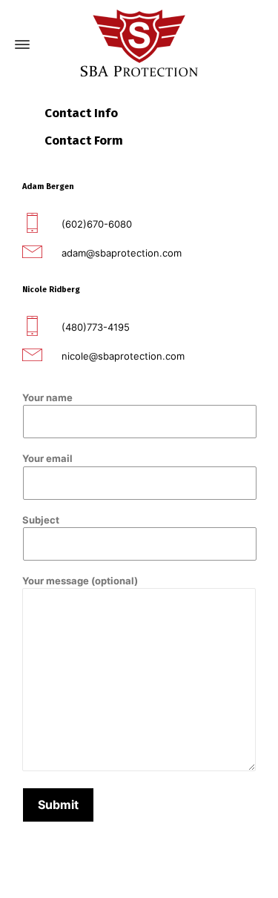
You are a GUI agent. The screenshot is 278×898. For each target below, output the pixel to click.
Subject (40, 520)
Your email (47, 458)
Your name (47, 397)
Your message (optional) (80, 581)
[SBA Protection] (139, 45)
